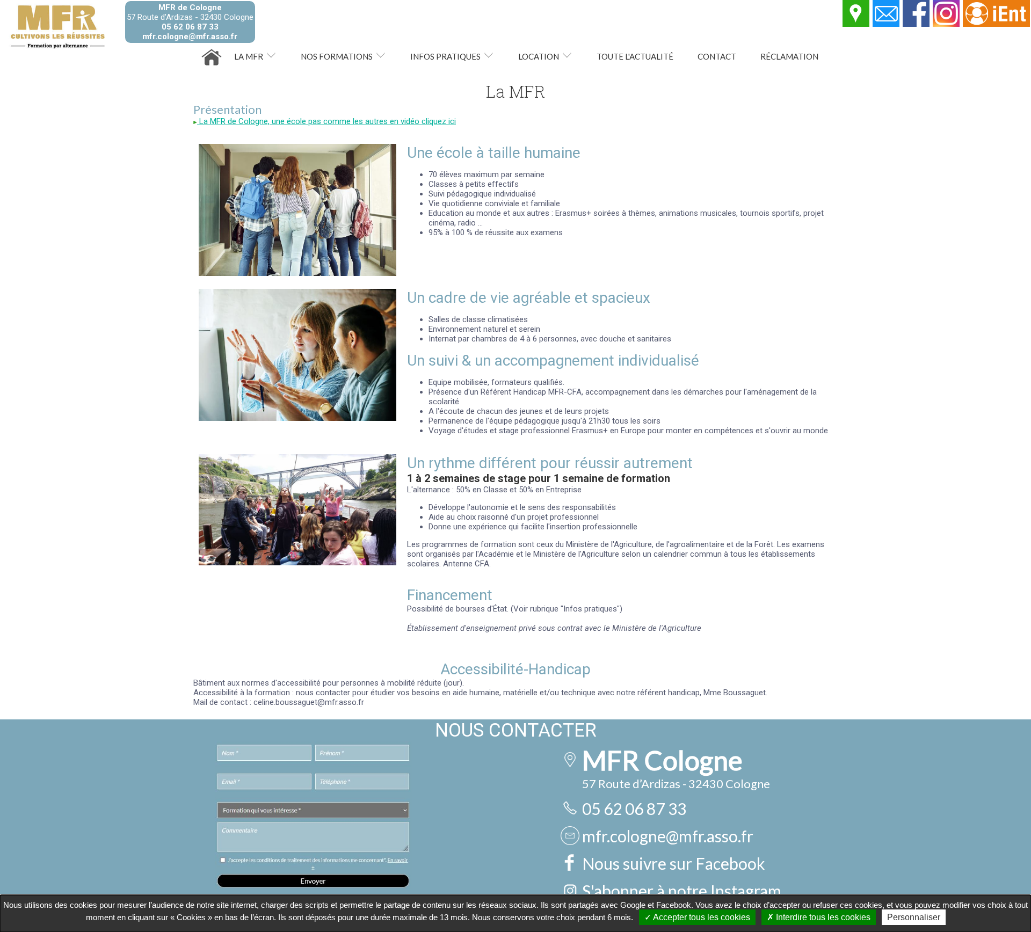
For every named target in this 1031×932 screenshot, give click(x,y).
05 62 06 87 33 (190, 27)
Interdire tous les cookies (822, 917)
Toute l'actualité (635, 56)
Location (538, 56)
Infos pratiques (445, 56)
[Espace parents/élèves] (997, 24)
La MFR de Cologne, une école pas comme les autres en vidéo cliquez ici (326, 121)
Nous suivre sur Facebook (673, 863)
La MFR (248, 56)
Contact (717, 56)
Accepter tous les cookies (700, 917)
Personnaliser (913, 917)
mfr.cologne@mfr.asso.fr (189, 36)
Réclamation (789, 56)
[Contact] (887, 24)
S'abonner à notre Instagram (681, 890)
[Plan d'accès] (856, 24)
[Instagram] (947, 24)
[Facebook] (917, 24)
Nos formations (337, 56)
